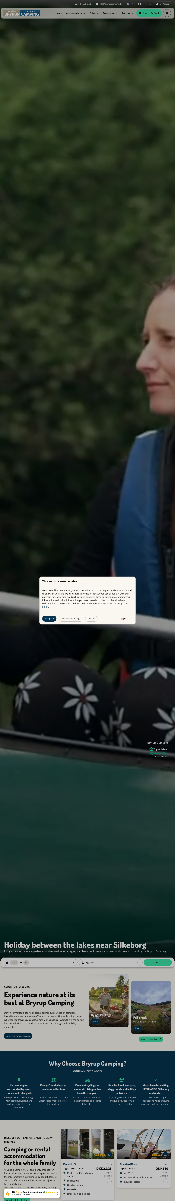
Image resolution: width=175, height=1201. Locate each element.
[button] (31, 1193)
